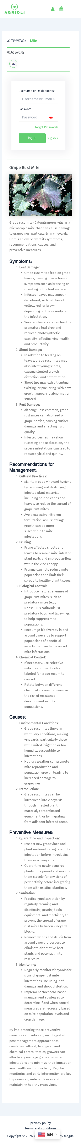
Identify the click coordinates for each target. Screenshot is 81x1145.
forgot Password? (46, 127)
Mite (33, 41)
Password (25, 109)
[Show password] (51, 117)
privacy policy (40, 1123)
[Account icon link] (53, 9)
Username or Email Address (37, 91)
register (52, 138)
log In (32, 138)
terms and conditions (40, 1128)
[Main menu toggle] (72, 9)
